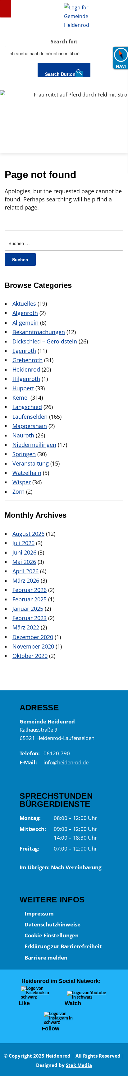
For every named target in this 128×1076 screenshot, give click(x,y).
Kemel (20, 397)
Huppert (23, 388)
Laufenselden (30, 416)
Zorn (18, 491)
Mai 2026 (24, 561)
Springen (24, 454)
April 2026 (25, 571)
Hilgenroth (26, 379)
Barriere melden (46, 957)
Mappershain (29, 426)
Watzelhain (26, 472)
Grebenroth (27, 360)
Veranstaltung (30, 463)
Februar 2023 (29, 618)
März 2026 (25, 580)
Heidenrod (26, 369)
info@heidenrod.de (66, 761)
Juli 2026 (23, 543)
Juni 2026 (24, 552)
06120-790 (56, 753)
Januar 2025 (27, 608)
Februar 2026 (29, 590)
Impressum (39, 913)
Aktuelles (24, 303)
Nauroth (23, 435)
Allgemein (25, 322)
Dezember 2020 (32, 637)
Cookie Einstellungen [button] (52, 935)
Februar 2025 (29, 599)
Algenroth (25, 313)
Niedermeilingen (34, 444)
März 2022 (25, 627)
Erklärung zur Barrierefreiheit (63, 946)
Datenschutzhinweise (52, 924)
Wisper (21, 482)
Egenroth (24, 350)
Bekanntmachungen (38, 332)
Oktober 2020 (30, 655)
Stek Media (79, 1065)
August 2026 (28, 533)
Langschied (27, 407)
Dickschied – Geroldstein (44, 341)
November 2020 (33, 646)
